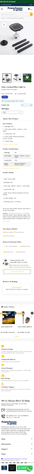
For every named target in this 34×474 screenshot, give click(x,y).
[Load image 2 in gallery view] (17, 78)
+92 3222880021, (23, 415)
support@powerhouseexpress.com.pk (19, 411)
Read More (6, 221)
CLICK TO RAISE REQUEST (17, 271)
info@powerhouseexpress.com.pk (17, 409)
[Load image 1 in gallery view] (7, 78)
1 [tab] (14, 336)
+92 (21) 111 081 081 (13, 417)
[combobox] (16, 14)
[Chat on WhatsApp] (29, 469)
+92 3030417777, (11, 415)
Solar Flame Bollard (25, 326)
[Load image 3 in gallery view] (27, 78)
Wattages (5, 109)
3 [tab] (18, 336)
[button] (30, 9)
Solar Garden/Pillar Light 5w (15, 18)
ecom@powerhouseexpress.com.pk (15, 458)
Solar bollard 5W (7, 326)
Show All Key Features (10, 144)
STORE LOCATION (7, 4)
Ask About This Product (26, 467)
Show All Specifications (11, 168)
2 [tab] (16, 336)
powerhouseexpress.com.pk (18, 213)
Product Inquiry (12, 468)
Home (3, 18)
